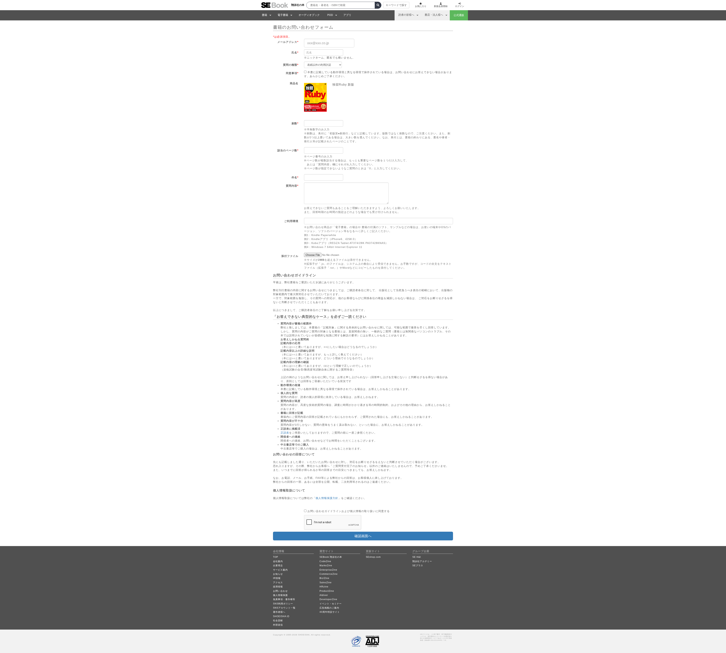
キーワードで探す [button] (396, 5)
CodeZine (325, 561)
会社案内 (278, 561)
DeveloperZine (328, 599)
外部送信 (278, 625)
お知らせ (278, 574)
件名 (295, 177)
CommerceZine (329, 574)
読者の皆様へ (406, 14)
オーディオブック (309, 14)
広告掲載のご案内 (329, 608)
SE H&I (416, 557)
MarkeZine (326, 565)
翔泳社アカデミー (422, 561)
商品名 (294, 83)
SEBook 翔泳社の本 (331, 557)
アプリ (347, 14)
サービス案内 (280, 570)
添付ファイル (289, 256)
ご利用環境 (291, 221)
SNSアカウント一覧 (284, 608)
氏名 (295, 52)
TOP (275, 557)
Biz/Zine (324, 578)
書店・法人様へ (434, 14)
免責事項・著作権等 (284, 599)
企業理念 (278, 565)
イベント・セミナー (331, 603)
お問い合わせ (280, 591)
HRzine (324, 586)
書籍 (264, 14)
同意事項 (292, 73)
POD (330, 14)
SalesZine (326, 582)
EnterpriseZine (328, 570)
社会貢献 (278, 620)
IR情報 (277, 578)
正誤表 (285, 432)
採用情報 (278, 586)
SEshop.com (373, 557)
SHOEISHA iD (281, 616)
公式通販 (459, 15)
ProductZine (327, 591)
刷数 (295, 123)
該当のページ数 (287, 150)
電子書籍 (283, 14)
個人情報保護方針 (327, 498)
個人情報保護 (280, 595)
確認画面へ (363, 536)
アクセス (278, 582)
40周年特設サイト (330, 612)
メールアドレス (287, 41)
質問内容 (292, 185)
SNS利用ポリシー (283, 603)
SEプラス (417, 565)
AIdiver (324, 595)
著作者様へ (279, 612)
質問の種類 (290, 64)
